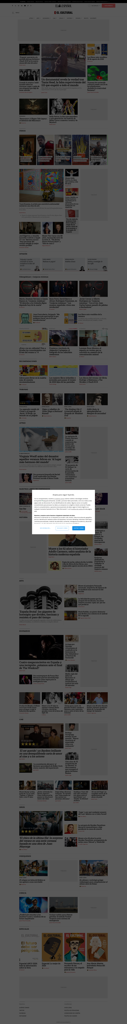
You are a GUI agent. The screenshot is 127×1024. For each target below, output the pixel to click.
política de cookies (77, 509)
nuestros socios (59, 498)
